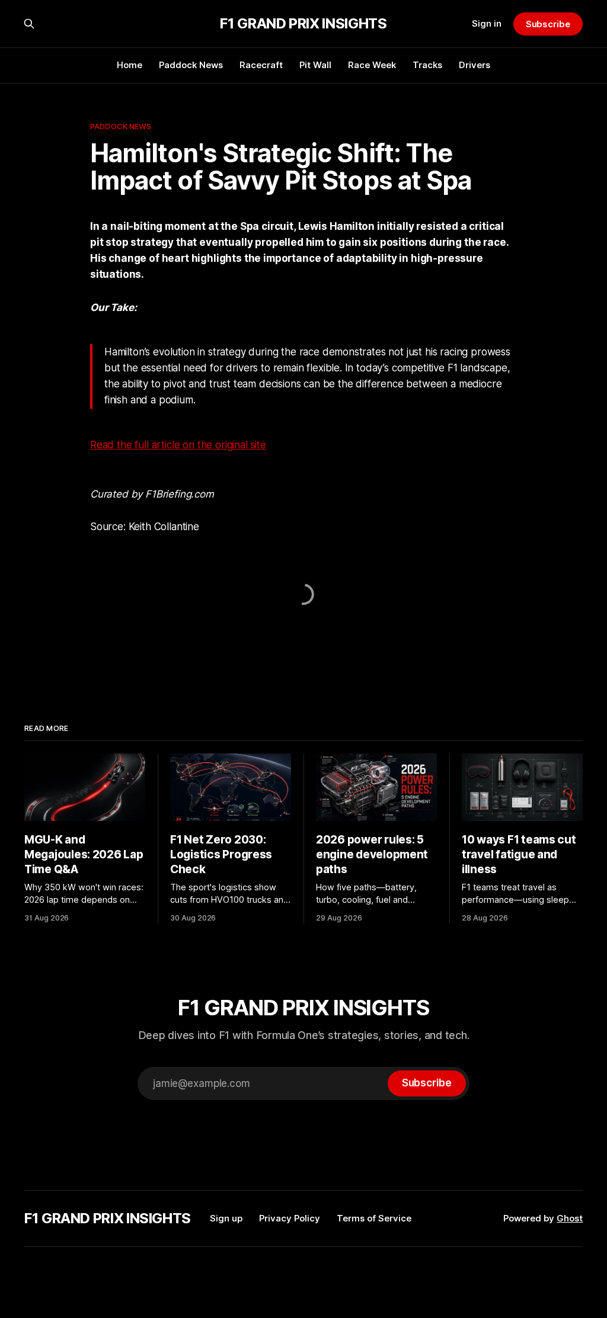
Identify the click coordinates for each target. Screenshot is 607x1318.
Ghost (570, 1218)
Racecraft (261, 64)
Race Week (372, 64)
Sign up (226, 1218)
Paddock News (191, 64)
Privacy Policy (289, 1218)
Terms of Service (374, 1218)
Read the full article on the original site (178, 445)
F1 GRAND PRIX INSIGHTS (303, 24)
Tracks (427, 64)
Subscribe (548, 24)
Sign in (486, 23)
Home (129, 64)
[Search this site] (29, 23)
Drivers (474, 64)
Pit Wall (315, 64)
